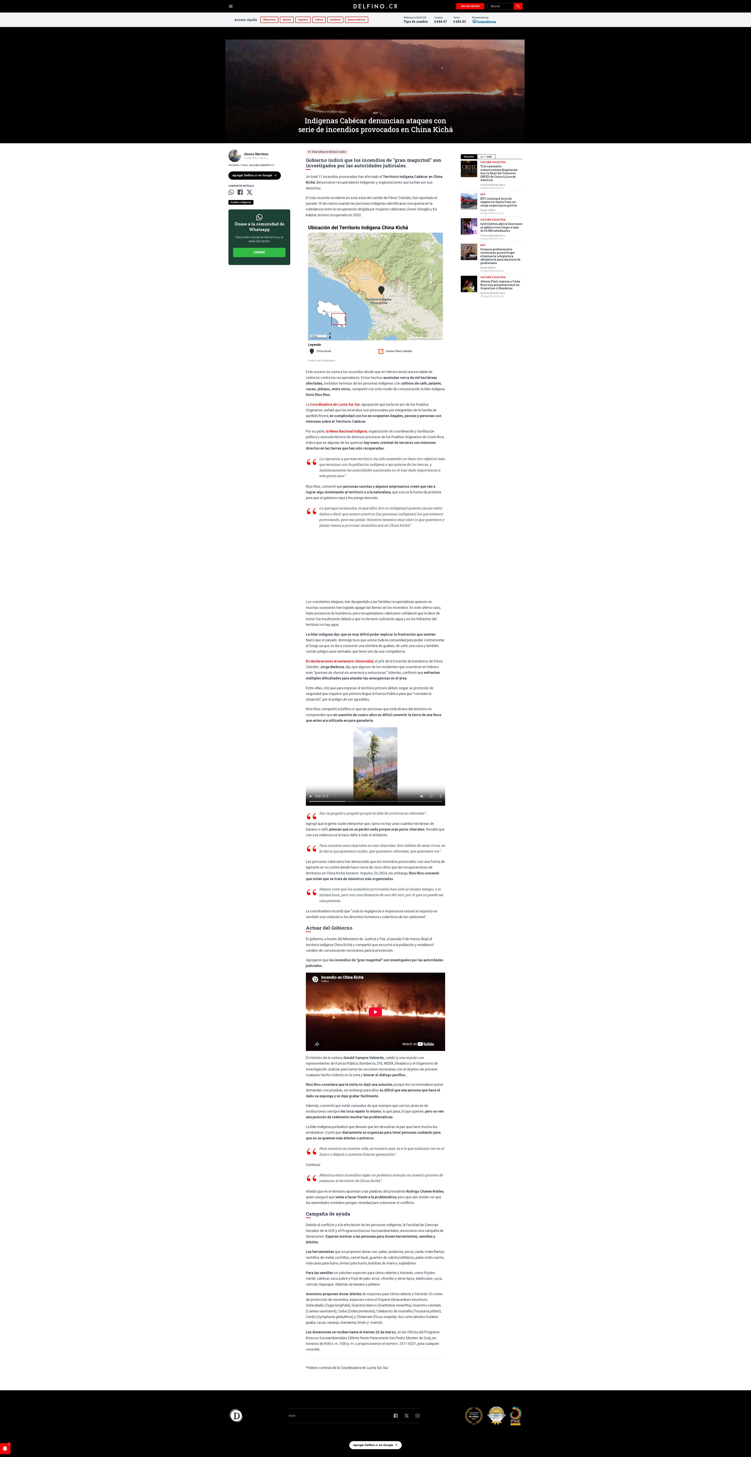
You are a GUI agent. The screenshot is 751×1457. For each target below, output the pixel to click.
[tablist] (492, 156)
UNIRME (259, 252)
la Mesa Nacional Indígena (346, 431)
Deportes (303, 19)
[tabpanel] (492, 229)
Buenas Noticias (357, 19)
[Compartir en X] (249, 192)
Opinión (287, 19)
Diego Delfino (488, 210)
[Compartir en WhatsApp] (231, 192)
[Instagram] (417, 1415)
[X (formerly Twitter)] (406, 1415)
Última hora (269, 19)
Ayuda (292, 1415)
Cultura (319, 19)
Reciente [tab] (469, 156)
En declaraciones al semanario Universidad (339, 661)
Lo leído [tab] (486, 156)
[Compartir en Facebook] (240, 192)
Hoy (375, 113)
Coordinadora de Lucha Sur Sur (335, 404)
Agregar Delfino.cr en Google (252, 175)
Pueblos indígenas (241, 202)
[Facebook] (395, 1415)
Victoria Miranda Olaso (492, 185)
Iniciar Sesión (470, 6)
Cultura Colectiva (493, 162)
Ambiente (335, 19)
